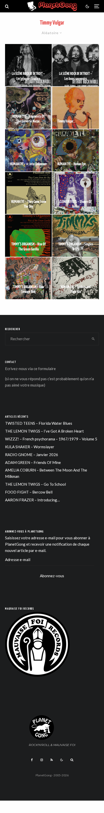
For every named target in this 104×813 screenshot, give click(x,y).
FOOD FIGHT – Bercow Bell (29, 492)
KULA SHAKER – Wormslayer (29, 446)
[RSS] (52, 760)
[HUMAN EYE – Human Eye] (75, 150)
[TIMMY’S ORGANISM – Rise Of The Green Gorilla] (28, 236)
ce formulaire (45, 368)
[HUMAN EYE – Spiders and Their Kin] (75, 278)
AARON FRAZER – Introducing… (32, 500)
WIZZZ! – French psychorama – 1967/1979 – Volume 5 (51, 439)
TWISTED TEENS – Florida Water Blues (38, 423)
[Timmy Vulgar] (75, 108)
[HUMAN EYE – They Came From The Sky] (28, 193)
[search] (93, 339)
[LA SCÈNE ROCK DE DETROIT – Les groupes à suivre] (28, 65)
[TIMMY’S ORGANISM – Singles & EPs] (75, 236)
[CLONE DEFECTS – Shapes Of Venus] (75, 193)
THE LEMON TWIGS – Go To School (35, 484)
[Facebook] (32, 760)
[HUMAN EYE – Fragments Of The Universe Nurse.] (28, 108)
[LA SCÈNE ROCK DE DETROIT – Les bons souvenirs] (75, 65)
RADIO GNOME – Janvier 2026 (31, 454)
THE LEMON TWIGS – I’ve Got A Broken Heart (44, 431)
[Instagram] (42, 760)
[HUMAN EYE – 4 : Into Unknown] (28, 150)
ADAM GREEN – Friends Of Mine (33, 462)
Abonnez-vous (52, 575)
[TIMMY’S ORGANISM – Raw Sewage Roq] (28, 278)
